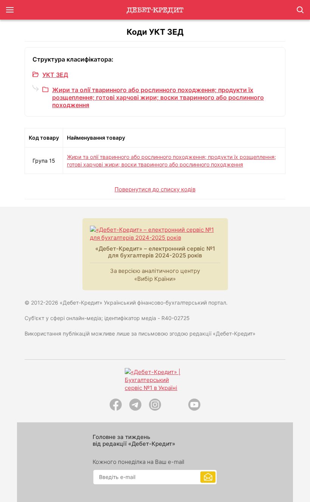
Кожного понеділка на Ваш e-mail (138, 462)
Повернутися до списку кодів (155, 189)
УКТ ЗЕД (55, 75)
